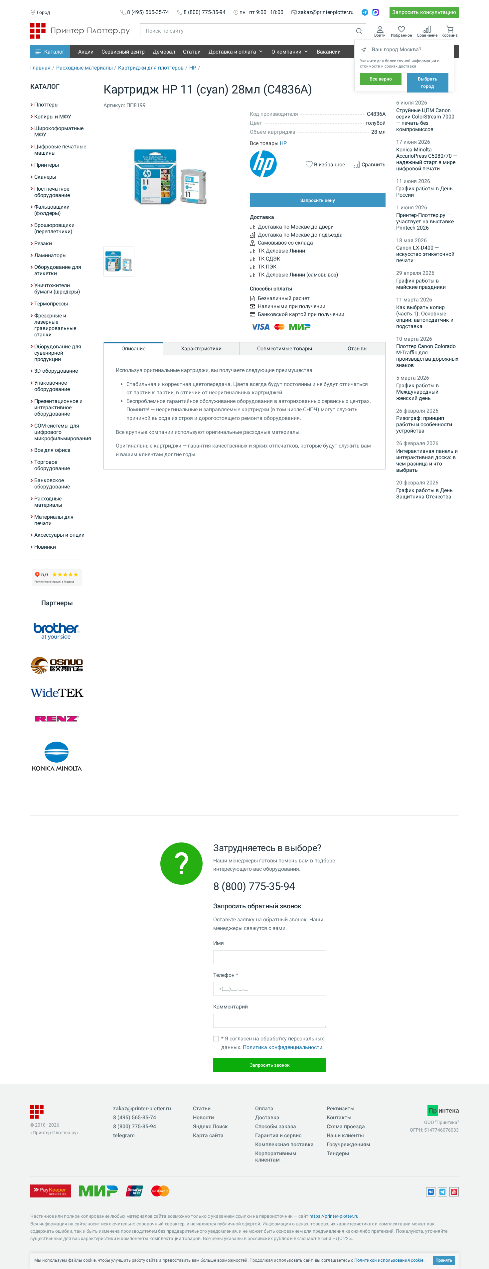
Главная (40, 68)
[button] (50, 51)
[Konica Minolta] (56, 756)
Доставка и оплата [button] (232, 52)
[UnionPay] (134, 1190)
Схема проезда (346, 1126)
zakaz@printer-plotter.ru (326, 12)
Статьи (192, 52)
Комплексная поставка (284, 1144)
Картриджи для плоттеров (151, 68)
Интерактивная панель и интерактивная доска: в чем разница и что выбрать (427, 460)
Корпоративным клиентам (275, 1156)
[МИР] (98, 1190)
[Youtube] (454, 1191)
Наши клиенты (345, 1135)
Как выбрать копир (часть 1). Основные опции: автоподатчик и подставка (424, 316)
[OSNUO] (56, 665)
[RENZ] (56, 718)
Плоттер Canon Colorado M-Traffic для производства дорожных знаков (427, 355)
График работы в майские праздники (421, 283)
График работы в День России (424, 191)
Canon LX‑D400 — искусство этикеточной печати (425, 254)
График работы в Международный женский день (417, 391)
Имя (218, 943)
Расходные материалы (84, 68)
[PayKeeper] (50, 1190)
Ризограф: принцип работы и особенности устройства (424, 424)
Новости (203, 1117)
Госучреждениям (348, 1144)
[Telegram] (365, 12)
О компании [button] (286, 52)
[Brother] (56, 631)
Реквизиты (341, 1108)
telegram (124, 1135)
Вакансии (329, 52)
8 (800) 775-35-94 (205, 12)
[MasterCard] (160, 1190)
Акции (85, 52)
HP (192, 68)
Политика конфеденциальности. (283, 1047)
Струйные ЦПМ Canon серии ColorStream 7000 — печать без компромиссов (425, 119)
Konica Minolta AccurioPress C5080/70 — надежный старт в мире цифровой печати (426, 159)
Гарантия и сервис (278, 1135)
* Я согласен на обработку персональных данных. (272, 1042)
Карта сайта (208, 1135)
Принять (443, 1260)
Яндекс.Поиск (210, 1126)
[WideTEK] (56, 692)
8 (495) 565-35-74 (148, 12)
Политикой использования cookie (388, 1260)
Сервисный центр (123, 52)
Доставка (267, 1117)
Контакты (339, 1117)
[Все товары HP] (273, 163)
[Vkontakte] (430, 1191)
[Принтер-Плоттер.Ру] (80, 30)
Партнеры (57, 603)
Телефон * (225, 975)
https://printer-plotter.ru (334, 1216)
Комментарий (230, 1006)
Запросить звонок (270, 1065)
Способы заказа (275, 1126)
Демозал (164, 52)
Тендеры (338, 1153)
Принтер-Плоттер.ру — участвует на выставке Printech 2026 (425, 221)
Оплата (264, 1108)
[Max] (375, 12)
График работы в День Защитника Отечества (424, 493)
